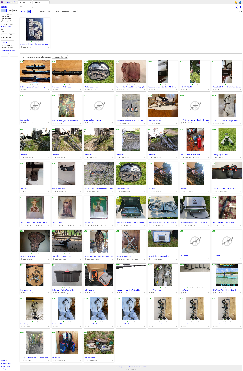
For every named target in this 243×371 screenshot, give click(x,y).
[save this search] (240, 7)
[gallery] (29, 11)
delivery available (7, 47)
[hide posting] (48, 47)
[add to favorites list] (21, 47)
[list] (21, 11)
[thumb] (25, 11)
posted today (6, 19)
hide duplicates (7, 21)
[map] (32, 11)
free (3, 32)
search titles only (7, 14)
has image (5, 16)
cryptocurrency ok (8, 45)
